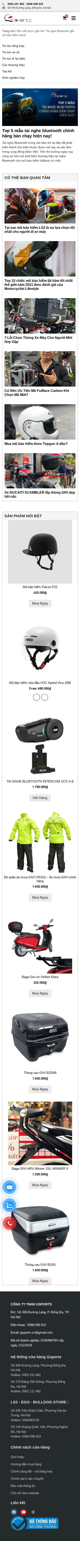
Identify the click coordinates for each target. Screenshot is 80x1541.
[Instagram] (33, 1512)
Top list (7, 71)
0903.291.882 (15, 4)
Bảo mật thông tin (23, 1486)
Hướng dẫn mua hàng (26, 1464)
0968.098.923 (34, 4)
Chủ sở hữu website (25, 1493)
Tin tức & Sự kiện (13, 58)
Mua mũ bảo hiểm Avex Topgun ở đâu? (36, 444)
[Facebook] (14, 1512)
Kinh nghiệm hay (13, 77)
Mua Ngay (40, 603)
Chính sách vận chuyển (27, 1478)
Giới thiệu (17, 1457)
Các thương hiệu (13, 65)
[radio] (36, 697)
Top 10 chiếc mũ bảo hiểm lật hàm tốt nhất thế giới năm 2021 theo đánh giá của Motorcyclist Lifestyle (38, 285)
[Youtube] (23, 1512)
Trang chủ (8, 31)
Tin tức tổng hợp (13, 46)
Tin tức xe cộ (10, 52)
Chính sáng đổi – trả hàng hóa (31, 1471)
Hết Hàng (40, 798)
